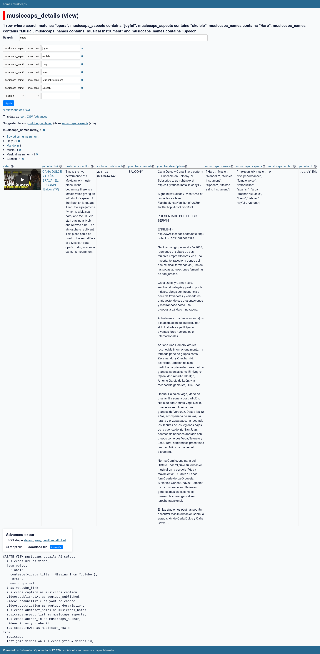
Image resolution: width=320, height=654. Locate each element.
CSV (30, 116)
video (6, 166)
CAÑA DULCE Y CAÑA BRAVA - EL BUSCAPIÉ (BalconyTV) (52, 180)
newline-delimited (54, 540)
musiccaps (20, 4)
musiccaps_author (280, 166)
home (6, 4)
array (38, 540)
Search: (8, 37)
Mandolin (13, 145)
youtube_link (50, 166)
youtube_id (306, 166)
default (28, 540)
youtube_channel (139, 166)
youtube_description (170, 166)
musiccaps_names (217, 166)
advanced (41, 116)
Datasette (25, 650)
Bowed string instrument (22, 136)
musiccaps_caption (77, 166)
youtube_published (39, 123)
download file (37, 547)
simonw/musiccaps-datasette (95, 650)
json (22, 116)
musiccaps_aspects (75, 123)
